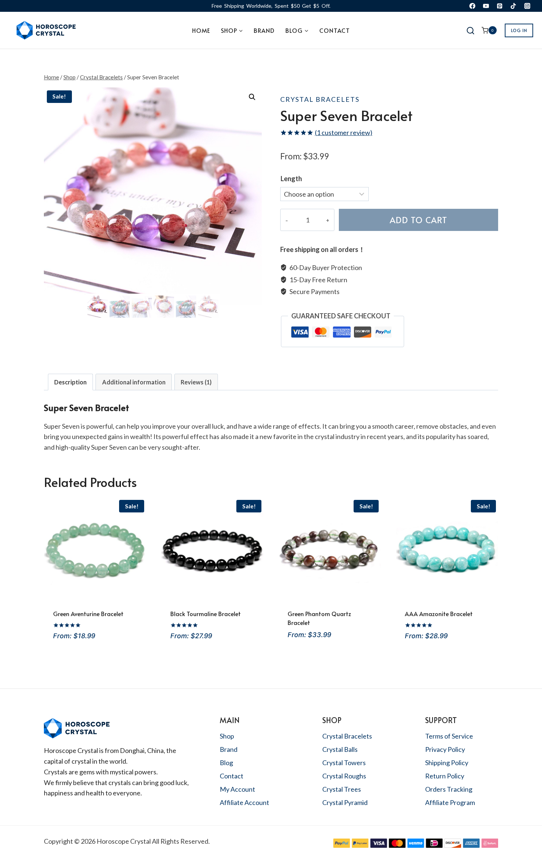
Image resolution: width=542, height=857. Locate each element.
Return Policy (444, 776)
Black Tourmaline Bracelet (205, 613)
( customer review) (343, 132)
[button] (252, 97)
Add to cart (418, 219)
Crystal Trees (341, 789)
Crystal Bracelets (319, 99)
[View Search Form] (470, 31)
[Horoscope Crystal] (46, 30)
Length (291, 178)
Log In (519, 30)
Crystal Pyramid (345, 802)
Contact (334, 30)
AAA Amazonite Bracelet (439, 613)
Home (201, 30)
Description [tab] (70, 382)
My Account (237, 789)
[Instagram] (527, 6)
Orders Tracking (448, 789)
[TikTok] (513, 6)
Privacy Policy (445, 749)
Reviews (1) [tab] (196, 382)
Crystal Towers (344, 762)
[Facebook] (472, 6)
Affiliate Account (244, 802)
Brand (264, 30)
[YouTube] (486, 6)
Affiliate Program (450, 802)
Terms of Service (449, 736)
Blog (226, 762)
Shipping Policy (446, 762)
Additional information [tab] (134, 382)
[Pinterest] (499, 6)
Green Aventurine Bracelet (88, 613)
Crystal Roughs (344, 776)
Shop (227, 736)
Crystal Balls (340, 749)
